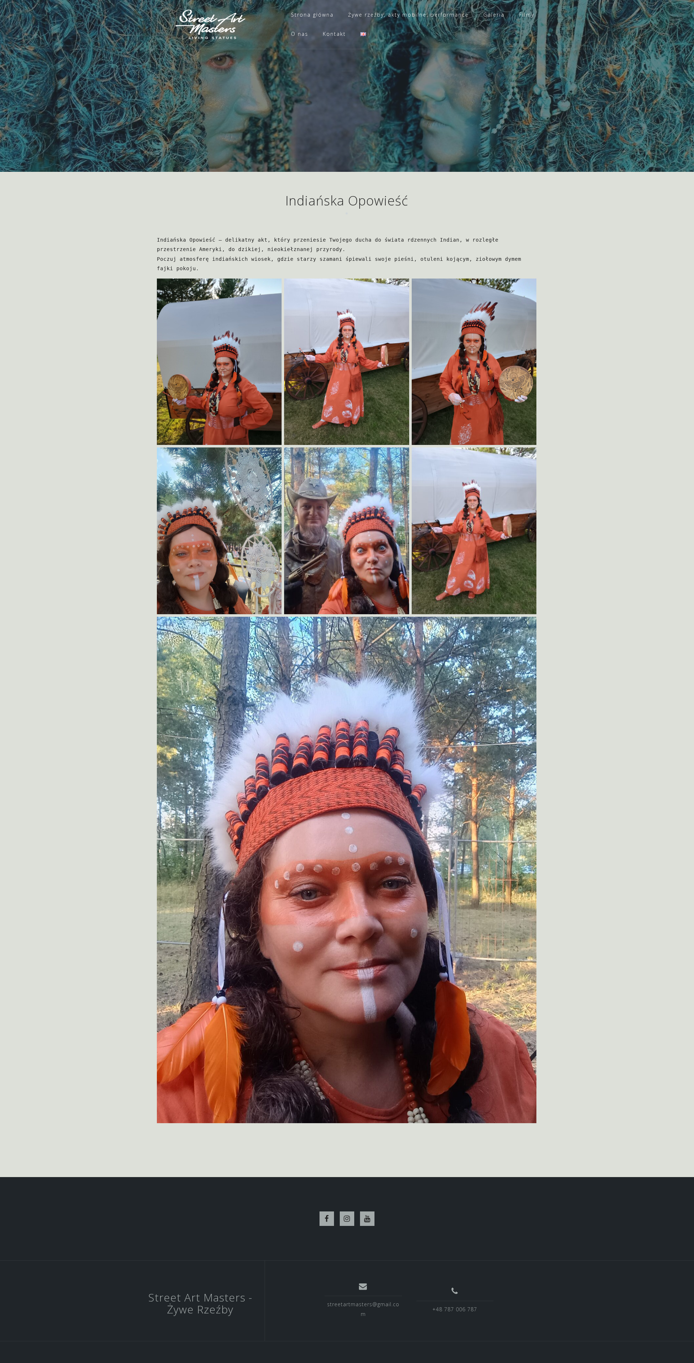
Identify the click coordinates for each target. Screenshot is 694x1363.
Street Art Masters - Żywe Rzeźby (200, 1303)
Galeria (494, 14)
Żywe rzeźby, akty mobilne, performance (408, 14)
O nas (299, 33)
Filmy (526, 14)
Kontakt (334, 33)
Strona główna (312, 14)
